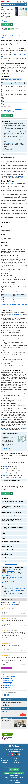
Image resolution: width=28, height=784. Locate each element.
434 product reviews (15, 602)
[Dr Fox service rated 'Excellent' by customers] (14, 29)
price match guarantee (5, 110)
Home (2, 692)
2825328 (6, 575)
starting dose (10, 183)
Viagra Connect (6, 468)
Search (17, 2)
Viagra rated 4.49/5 (5, 20)
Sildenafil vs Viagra (7, 687)
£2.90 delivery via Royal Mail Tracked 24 (9, 111)
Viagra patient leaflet (6, 448)
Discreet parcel (5, 713)
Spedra (4, 477)
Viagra (15, 692)
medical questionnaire (16, 314)
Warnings (11, 34)
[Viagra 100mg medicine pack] (20, 12)
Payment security (5, 760)
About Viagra (21, 32)
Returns (3, 714)
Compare (14, 79)
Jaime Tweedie (19, 577)
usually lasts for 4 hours (9, 138)
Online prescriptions (7, 718)
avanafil (22, 176)
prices (2, 79)
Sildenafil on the (7, 682)
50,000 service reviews (10, 604)
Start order (5, 24)
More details (4, 711)
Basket (23, 2)
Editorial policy (5, 583)
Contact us (16, 762)
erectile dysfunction (11, 564)
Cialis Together (6, 472)
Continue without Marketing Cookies (14, 773)
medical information (10, 47)
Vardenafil (5, 475)
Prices (10, 32)
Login (20, 2)
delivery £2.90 (6, 708)
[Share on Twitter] (8, 695)
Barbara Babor (6, 578)
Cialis (4, 470)
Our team (16, 760)
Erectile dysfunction (9, 692)
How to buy (3, 32)
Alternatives (11, 35)
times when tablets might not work (13, 263)
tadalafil (10, 176)
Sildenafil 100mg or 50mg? (9, 685)
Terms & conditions (5, 764)
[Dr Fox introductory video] (12, 754)
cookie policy (17, 782)
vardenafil (15, 176)
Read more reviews (6, 668)
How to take (3, 34)
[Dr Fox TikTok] (16, 754)
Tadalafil (4, 473)
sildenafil (18, 65)
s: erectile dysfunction (8, 675)
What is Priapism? (7, 683)
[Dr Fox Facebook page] (9, 754)
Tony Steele (10, 571)
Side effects (20, 34)
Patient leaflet (3, 35)
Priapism (3, 419)
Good (5, 734)
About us (16, 758)
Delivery (19, 79)
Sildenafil (5, 466)
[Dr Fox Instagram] (19, 754)
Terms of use (4, 762)
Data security (4, 758)
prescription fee (18, 109)
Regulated (16, 764)
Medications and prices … (9, 4)
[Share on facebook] (5, 695)
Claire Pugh (11, 577)
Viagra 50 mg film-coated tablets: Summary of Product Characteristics (14, 589)
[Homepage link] (5, 2)
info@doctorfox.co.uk (15, 751)
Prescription (8, 79)
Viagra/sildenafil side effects (9, 676)
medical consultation (19, 464)
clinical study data (7, 292)
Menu (26, 2)
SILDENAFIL (15, 593)
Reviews (2, 37)
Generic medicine (8, 678)
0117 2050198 (10, 749)
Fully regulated (6, 699)
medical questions (10, 48)
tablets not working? (8, 680)
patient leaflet (11, 143)
